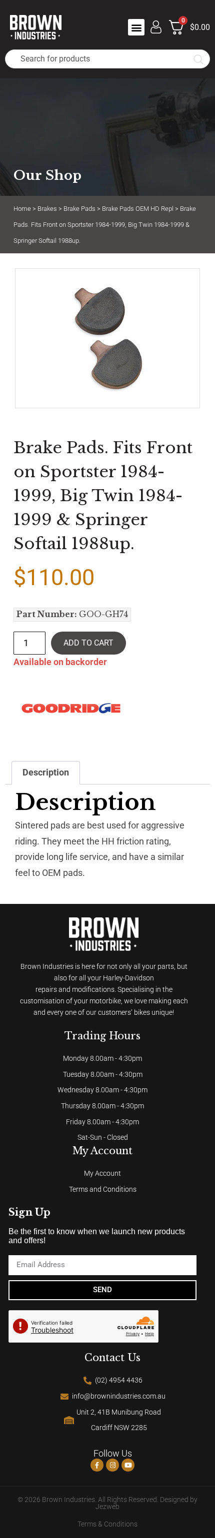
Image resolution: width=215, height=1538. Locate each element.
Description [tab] (45, 772)
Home (22, 208)
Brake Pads (80, 208)
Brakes (47, 208)
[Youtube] (128, 1465)
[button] (136, 27)
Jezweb (108, 1507)
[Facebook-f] (97, 1465)
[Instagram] (112, 1465)
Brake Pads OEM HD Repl (138, 208)
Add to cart (89, 643)
